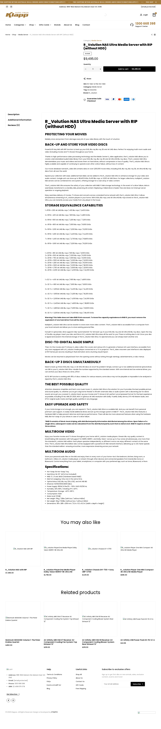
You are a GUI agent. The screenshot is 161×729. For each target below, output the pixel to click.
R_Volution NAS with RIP (16, 570)
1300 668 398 (145, 23)
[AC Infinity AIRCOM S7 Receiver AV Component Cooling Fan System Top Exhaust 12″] (61, 619)
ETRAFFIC (54, 712)
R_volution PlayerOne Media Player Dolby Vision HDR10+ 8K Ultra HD (59, 571)
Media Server (23, 34)
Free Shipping (81, 688)
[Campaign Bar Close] (157, 2)
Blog (77, 25)
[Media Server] (155, 34)
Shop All (79, 674)
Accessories (91, 90)
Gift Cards (80, 685)
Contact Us (80, 681)
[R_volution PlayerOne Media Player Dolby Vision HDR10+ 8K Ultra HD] (61, 548)
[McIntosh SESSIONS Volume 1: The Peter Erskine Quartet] (23, 619)
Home (8, 25)
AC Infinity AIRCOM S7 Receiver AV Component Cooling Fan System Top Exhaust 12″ (60, 642)
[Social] (8, 700)
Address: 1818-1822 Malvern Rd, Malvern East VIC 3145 (80, 7)
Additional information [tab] (19, 119)
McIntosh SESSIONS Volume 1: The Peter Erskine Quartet (22, 641)
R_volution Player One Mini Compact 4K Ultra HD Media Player (137, 571)
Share (89, 79)
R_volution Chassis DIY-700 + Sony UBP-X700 (98, 571)
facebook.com (7, 6)
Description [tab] (13, 114)
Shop (31, 25)
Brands (57, 25)
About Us (68, 25)
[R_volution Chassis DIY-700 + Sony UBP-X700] (99, 548)
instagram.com (11, 6)
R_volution (93, 93)
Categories (19, 25)
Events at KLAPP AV (54, 685)
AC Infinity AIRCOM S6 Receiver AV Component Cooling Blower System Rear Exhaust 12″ (98, 642)
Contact (86, 25)
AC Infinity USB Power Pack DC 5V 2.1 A (137, 640)
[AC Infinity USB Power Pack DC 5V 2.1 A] (138, 619)
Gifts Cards (44, 25)
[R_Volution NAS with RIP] (152, 34)
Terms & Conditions (54, 674)
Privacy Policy (52, 678)
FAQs (49, 681)
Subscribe (137, 684)
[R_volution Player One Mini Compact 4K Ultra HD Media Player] (138, 548)
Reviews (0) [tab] (14, 125)
